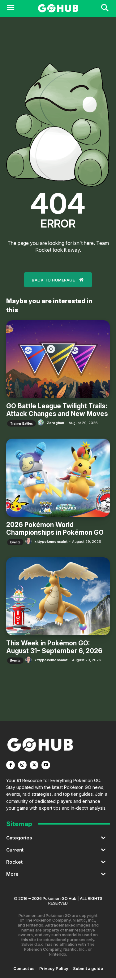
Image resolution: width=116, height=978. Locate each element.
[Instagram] (22, 765)
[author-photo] (42, 422)
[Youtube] (45, 765)
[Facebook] (10, 765)
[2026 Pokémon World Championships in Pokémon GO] (58, 477)
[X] (34, 765)
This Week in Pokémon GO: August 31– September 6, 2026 (54, 647)
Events (15, 542)
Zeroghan (55, 423)
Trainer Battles (21, 423)
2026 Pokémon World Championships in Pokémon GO (55, 528)
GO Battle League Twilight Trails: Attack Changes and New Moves (57, 410)
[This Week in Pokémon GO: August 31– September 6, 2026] (58, 596)
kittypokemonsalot (50, 541)
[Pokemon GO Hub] (58, 8)
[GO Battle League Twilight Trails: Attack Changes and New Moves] (58, 359)
